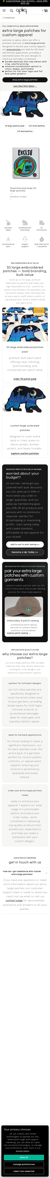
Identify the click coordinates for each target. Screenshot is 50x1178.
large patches (14, 50)
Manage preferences (24, 1164)
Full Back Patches (25, 131)
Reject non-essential (24, 1171)
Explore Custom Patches (25, 453)
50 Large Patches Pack (15, 126)
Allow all (24, 1157)
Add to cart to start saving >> (25, 544)
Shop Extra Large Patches (25, 80)
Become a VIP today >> (25, 552)
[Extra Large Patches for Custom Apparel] (25, 106)
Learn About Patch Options (23, 86)
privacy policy (22, 1151)
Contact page (14, 900)
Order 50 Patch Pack (25, 379)
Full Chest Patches (37, 126)
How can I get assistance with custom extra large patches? (22, 872)
